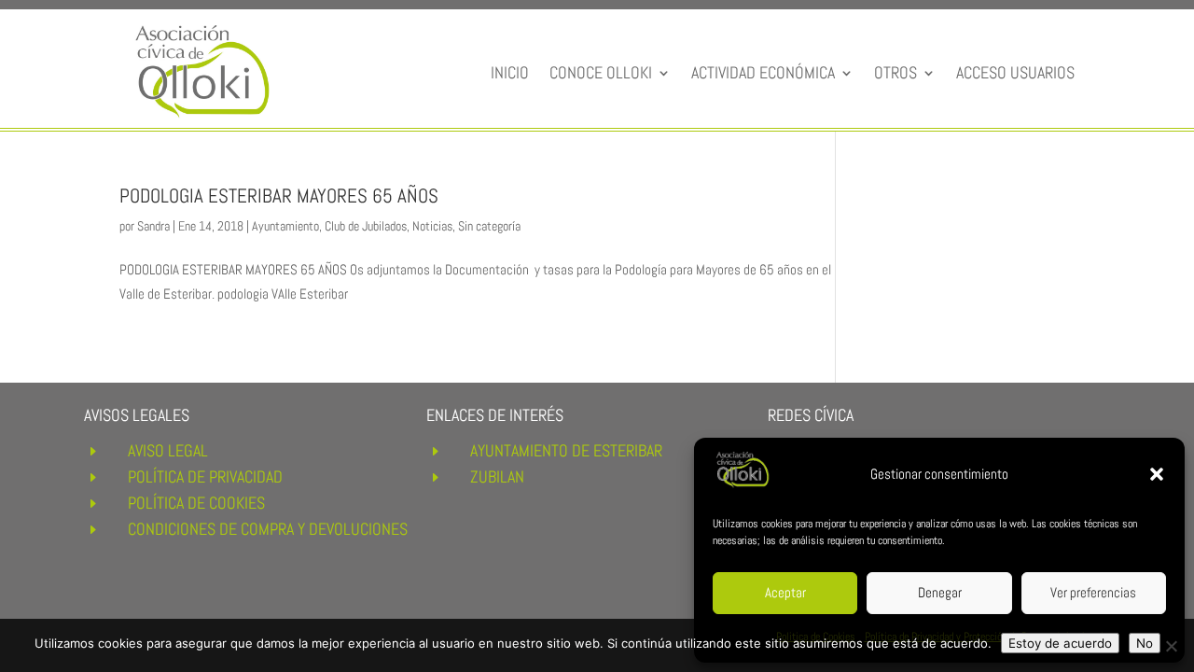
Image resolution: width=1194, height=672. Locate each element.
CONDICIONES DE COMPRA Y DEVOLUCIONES (268, 528)
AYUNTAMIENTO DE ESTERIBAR (566, 450)
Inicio (510, 72)
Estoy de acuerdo (1060, 643)
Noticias (432, 225)
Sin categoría (489, 225)
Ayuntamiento (285, 225)
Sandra (153, 225)
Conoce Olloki (600, 72)
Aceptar (785, 592)
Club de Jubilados (366, 225)
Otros (895, 72)
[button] (1156, 474)
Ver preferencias (1093, 592)
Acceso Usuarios (1015, 72)
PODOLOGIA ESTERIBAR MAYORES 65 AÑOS (278, 195)
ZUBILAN (497, 476)
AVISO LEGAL (168, 450)
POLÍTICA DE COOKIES (196, 502)
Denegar (940, 592)
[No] (1170, 646)
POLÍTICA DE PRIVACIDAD (205, 476)
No (1144, 643)
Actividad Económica (763, 72)
